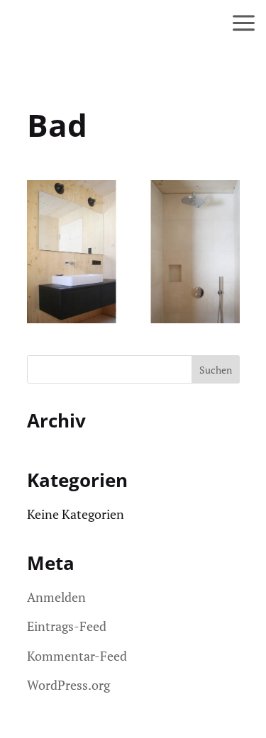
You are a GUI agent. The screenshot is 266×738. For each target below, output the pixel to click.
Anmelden (56, 596)
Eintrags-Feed (66, 625)
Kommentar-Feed (77, 655)
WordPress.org (68, 684)
